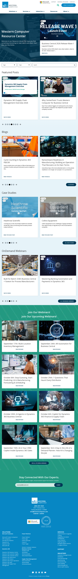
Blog (33, 572)
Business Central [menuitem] (26, 549)
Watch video (7, 117)
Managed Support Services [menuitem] (64, 543)
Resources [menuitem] (53, 11)
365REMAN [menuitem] (25, 552)
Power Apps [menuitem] (25, 539)
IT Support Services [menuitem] (62, 545)
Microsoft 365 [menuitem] (5, 545)
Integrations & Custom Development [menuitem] (63, 537)
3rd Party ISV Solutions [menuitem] (7, 540)
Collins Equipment (49, 220)
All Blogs (71, 184)
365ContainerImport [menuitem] (27, 555)
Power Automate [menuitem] (26, 540)
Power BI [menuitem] (24, 542)
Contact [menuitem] (72, 2)
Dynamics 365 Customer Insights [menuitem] (10, 554)
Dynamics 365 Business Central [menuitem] (10, 552)
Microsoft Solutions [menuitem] (7, 534)
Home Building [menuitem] (61, 563)
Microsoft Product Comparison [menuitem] (10, 537)
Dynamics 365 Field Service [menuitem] (9, 557)
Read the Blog (8, 176)
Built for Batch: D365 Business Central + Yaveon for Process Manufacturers (20, 280)
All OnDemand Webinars (67, 301)
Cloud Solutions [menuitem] (61, 540)
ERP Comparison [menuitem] (6, 539)
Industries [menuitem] (39, 11)
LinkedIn (36, 572)
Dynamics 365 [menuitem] (6, 549)
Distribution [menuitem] (60, 557)
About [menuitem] (65, 11)
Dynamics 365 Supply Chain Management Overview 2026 (16, 101)
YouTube (45, 572)
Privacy (47, 576)
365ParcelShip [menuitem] (25, 562)
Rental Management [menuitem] (63, 565)
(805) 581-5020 (39, 506)
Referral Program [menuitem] (63, 2)
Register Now (19, 349)
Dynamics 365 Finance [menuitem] (7, 559)
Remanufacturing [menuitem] (62, 562)
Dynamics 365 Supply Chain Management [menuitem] (9, 564)
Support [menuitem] (53, 2)
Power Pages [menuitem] (25, 544)
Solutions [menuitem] (12, 11)
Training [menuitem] (60, 535)
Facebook (42, 572)
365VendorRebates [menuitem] (26, 564)
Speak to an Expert (68, 5)
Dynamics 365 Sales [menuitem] (7, 562)
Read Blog (44, 53)
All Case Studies (69, 243)
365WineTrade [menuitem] (25, 550)
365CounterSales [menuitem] (26, 560)
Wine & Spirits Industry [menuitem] (63, 567)
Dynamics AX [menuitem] (5, 542)
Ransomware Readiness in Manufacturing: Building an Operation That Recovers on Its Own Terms (58, 162)
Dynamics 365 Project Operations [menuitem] (10, 560)
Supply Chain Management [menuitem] (29, 559)
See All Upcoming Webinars (39, 463)
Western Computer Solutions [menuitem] (29, 547)
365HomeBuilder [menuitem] (26, 554)
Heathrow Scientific (12, 220)
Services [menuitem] (26, 11)
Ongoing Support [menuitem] (62, 542)
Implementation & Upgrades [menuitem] (65, 534)
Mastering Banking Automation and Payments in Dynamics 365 (57, 280)
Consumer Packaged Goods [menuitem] (64, 555)
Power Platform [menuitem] (26, 534)
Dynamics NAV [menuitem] (6, 544)
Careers (41, 513)
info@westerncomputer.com (39, 511)
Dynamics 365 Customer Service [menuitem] (10, 555)
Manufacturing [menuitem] (61, 560)
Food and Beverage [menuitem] (62, 558)
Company (36, 513)
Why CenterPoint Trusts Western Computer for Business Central (56, 101)
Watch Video (7, 293)
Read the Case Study (9, 235)
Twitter (39, 572)
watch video (45, 117)
